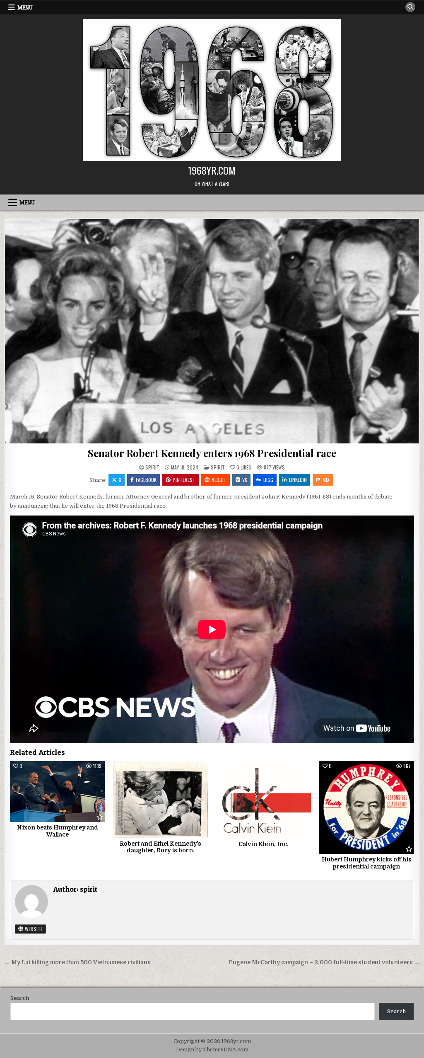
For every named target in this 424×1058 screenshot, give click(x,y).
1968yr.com (212, 170)
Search (19, 998)
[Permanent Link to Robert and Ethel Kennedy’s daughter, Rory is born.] (160, 799)
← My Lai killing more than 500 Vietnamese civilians (77, 962)
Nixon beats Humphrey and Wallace (57, 831)
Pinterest (184, 479)
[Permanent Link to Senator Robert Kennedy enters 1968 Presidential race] (212, 331)
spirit (152, 467)
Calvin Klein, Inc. (263, 844)
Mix (326, 479)
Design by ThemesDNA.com (212, 1050)
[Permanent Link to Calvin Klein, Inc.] (263, 799)
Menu (25, 7)
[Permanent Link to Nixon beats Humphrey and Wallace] (57, 791)
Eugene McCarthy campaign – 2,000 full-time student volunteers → (324, 962)
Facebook (146, 479)
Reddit (219, 479)
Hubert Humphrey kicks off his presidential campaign (367, 863)
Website (33, 928)
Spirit (218, 467)
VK (244, 479)
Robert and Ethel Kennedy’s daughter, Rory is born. (160, 847)
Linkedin (298, 479)
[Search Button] (410, 7)
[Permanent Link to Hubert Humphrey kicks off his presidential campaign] (366, 807)
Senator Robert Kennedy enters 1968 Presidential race (212, 453)
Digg (268, 479)
